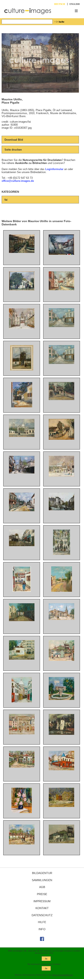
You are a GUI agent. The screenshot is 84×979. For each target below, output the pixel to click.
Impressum (42, 901)
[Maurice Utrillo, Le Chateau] (61, 733)
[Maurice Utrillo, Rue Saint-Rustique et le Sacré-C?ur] (22, 701)
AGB (42, 887)
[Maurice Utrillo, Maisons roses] (61, 806)
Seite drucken (13, 149)
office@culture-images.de (18, 180)
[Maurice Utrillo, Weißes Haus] (21, 289)
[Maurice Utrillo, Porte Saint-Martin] (61, 509)
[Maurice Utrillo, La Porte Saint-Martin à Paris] (21, 733)
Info (42, 929)
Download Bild (13, 139)
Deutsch (59, 4)
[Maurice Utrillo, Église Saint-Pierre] (21, 436)
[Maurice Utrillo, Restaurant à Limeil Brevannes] (21, 510)
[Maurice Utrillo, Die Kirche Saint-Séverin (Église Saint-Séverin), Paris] (21, 472)
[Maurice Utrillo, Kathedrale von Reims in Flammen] (61, 553)
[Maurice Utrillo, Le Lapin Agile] (61, 438)
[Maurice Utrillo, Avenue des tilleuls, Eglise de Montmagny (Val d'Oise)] (21, 843)
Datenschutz (42, 915)
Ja (46, 959)
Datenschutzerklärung (62, 975)
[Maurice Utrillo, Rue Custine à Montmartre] (21, 252)
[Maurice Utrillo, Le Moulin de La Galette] (21, 369)
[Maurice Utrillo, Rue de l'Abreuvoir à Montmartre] (61, 590)
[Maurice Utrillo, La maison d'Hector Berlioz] (21, 658)
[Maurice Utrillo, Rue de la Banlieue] (61, 326)
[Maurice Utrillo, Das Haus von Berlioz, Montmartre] (21, 406)
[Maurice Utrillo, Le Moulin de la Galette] (61, 659)
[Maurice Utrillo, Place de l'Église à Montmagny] (21, 545)
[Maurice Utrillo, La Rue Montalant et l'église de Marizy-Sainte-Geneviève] (61, 289)
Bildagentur (42, 873)
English (75, 4)
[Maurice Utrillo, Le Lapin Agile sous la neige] (61, 475)
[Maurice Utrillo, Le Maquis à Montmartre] (21, 766)
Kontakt (42, 908)
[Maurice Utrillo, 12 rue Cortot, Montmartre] (61, 399)
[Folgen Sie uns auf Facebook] (42, 940)
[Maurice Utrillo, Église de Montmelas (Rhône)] (61, 619)
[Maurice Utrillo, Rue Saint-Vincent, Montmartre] (21, 620)
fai (6, 199)
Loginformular (54, 169)
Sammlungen (42, 880)
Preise (42, 894)
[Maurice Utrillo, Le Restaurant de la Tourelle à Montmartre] (61, 769)
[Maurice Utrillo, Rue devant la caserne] (22, 590)
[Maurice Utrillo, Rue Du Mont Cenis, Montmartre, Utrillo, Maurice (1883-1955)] (61, 253)
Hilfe (42, 922)
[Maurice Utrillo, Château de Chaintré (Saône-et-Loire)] (61, 699)
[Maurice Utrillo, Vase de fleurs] (21, 812)
